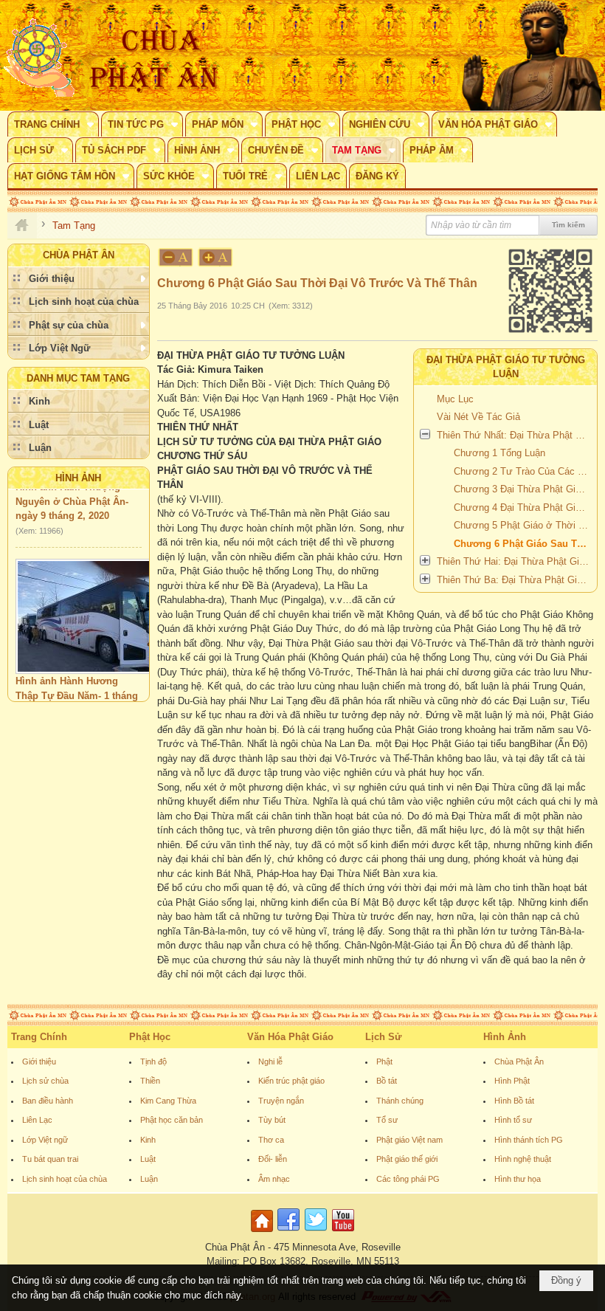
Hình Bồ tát (514, 1100)
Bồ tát (386, 1080)
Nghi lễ (270, 1061)
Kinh (148, 1139)
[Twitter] (315, 1232)
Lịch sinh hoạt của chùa (64, 1178)
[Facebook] (288, 1232)
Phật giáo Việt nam (409, 1139)
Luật (148, 1159)
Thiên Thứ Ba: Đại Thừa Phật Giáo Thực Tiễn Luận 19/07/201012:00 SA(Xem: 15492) (515, 579)
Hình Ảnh (78, 478)
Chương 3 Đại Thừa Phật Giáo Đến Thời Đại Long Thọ (523, 489)
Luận (149, 1178)
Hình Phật (512, 1080)
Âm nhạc (274, 1178)
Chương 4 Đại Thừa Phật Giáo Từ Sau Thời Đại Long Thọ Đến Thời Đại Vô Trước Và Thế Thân (523, 507)
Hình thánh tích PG (528, 1139)
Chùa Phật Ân (519, 1061)
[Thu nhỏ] (175, 257)
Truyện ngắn (281, 1100)
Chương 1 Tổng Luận (499, 452)
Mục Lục (455, 399)
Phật (384, 1061)
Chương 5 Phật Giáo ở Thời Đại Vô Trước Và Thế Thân (523, 525)
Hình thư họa (517, 1178)
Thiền (150, 1080)
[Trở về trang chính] (264, 1232)
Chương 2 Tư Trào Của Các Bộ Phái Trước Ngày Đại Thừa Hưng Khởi (523, 471)
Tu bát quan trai (50, 1159)
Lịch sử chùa (45, 1080)
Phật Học (149, 1036)
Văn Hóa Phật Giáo (290, 1036)
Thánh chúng (400, 1100)
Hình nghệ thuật (522, 1159)
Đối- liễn (272, 1159)
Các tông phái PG (408, 1178)
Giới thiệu (39, 1061)
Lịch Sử (383, 1036)
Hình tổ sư (513, 1119)
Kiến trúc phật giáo (291, 1080)
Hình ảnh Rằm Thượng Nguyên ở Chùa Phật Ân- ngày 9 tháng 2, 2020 (71, 492)
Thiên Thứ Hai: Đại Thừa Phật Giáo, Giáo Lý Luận (515, 561)
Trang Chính (39, 1036)
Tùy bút (272, 1119)
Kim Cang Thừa (168, 1100)
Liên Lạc (37, 1119)
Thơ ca (271, 1139)
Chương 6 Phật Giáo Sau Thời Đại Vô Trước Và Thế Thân (523, 543)
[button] (53, 124)
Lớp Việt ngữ (45, 1139)
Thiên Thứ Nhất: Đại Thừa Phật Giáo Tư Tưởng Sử (515, 435)
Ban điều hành (47, 1100)
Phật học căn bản (171, 1119)
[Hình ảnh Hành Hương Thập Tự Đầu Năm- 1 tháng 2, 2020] (91, 607)
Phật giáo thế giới (407, 1159)
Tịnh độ (153, 1061)
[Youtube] (343, 1232)
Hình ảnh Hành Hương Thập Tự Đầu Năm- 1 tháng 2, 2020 (76, 686)
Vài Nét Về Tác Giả (478, 416)
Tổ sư (387, 1119)
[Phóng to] (216, 257)
